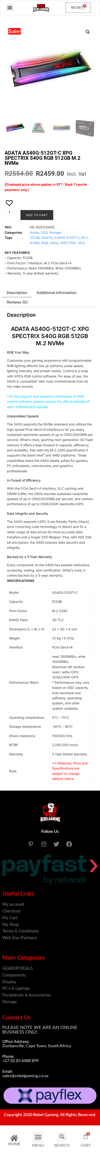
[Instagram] (44, 844)
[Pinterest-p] (31, 844)
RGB (44, 243)
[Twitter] (56, 844)
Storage (55, 232)
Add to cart (37, 215)
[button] (9, 7)
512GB (35, 238)
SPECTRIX (68, 243)
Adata (34, 232)
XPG (81, 243)
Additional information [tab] (57, 292)
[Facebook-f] (69, 844)
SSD (44, 232)
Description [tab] (17, 292)
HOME (14, 1144)
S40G (54, 243)
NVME (35, 243)
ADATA (46, 238)
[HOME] (14, 1138)
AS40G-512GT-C (67, 238)
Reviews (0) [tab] (17, 302)
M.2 (85, 238)
